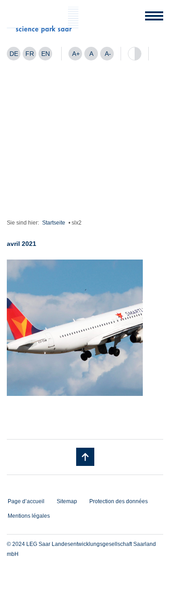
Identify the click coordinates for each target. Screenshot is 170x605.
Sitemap (67, 501)
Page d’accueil (26, 501)
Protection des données (118, 501)
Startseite (53, 223)
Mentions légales (29, 516)
